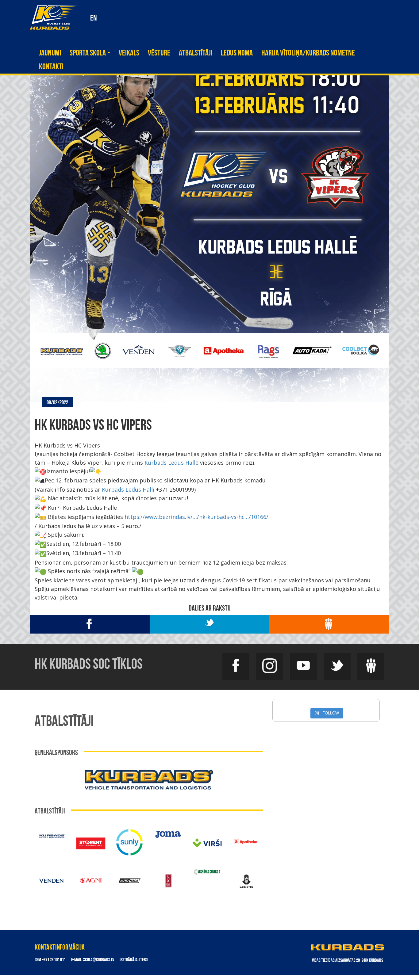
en (93, 18)
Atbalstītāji (195, 53)
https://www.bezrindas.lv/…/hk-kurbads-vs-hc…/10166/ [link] (196, 516)
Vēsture (159, 53)
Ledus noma (237, 53)
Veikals (129, 53)
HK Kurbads (53, 17)
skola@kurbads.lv (98, 960)
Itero (143, 960)
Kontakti (51, 67)
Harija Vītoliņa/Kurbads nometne (308, 53)
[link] (171, 462)
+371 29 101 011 (54, 960)
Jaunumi (50, 53)
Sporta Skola (88, 53)
